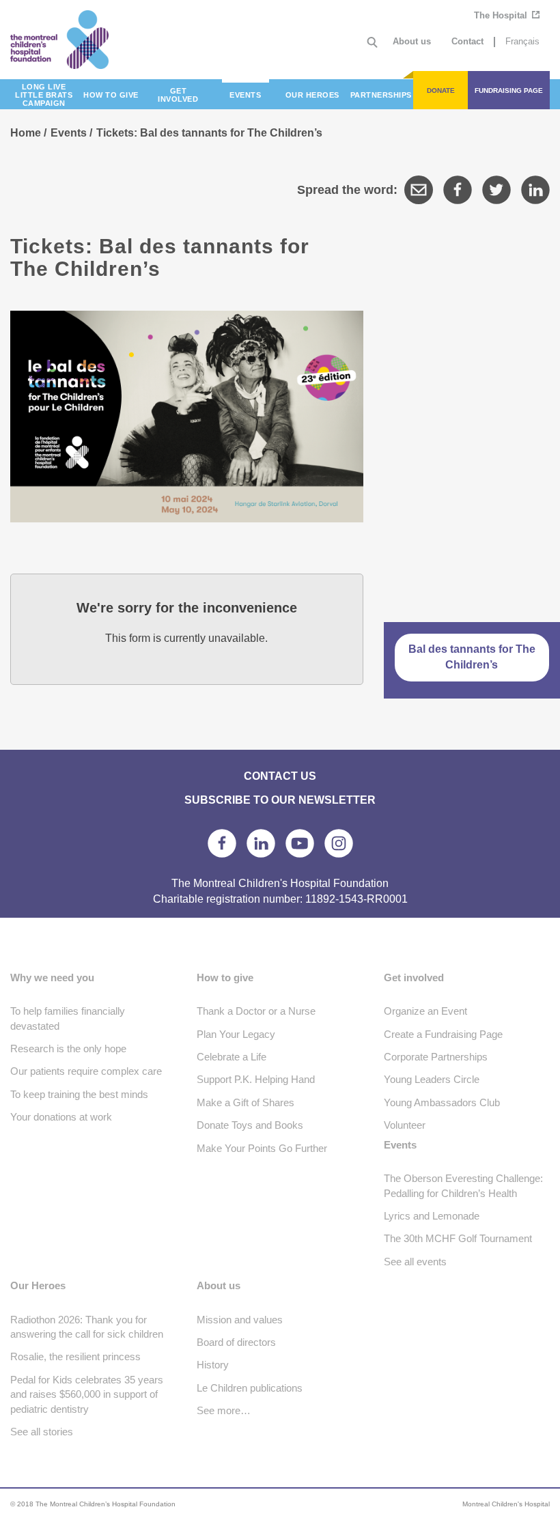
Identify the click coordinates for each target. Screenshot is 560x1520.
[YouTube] (299, 843)
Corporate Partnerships (436, 1056)
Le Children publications (250, 1388)
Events (69, 133)
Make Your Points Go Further (262, 1148)
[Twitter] (496, 189)
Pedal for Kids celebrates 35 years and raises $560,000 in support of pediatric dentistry (86, 1394)
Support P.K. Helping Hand (256, 1079)
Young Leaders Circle (431, 1079)
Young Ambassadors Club (442, 1102)
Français (522, 41)
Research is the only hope (68, 1048)
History (213, 1364)
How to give (225, 977)
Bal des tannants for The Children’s (471, 657)
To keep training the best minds (79, 1094)
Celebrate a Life (231, 1056)
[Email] (418, 189)
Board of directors (236, 1342)
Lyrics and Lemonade (431, 1216)
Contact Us (280, 776)
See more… (224, 1410)
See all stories (41, 1431)
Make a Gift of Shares (245, 1102)
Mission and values (240, 1319)
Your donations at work (61, 1117)
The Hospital (502, 15)
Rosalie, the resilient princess (75, 1356)
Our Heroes (38, 1285)
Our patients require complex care (86, 1071)
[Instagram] (338, 843)
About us (412, 41)
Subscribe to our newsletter (280, 800)
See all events (415, 1261)
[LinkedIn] (535, 189)
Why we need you (52, 977)
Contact (467, 41)
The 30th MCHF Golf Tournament (458, 1238)
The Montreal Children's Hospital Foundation (77, 39)
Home (25, 133)
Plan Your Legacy (236, 1034)
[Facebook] (457, 189)
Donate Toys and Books (250, 1125)
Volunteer (404, 1125)
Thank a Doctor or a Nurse (256, 1011)
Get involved (414, 977)
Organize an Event (425, 1011)
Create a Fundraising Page (443, 1034)
